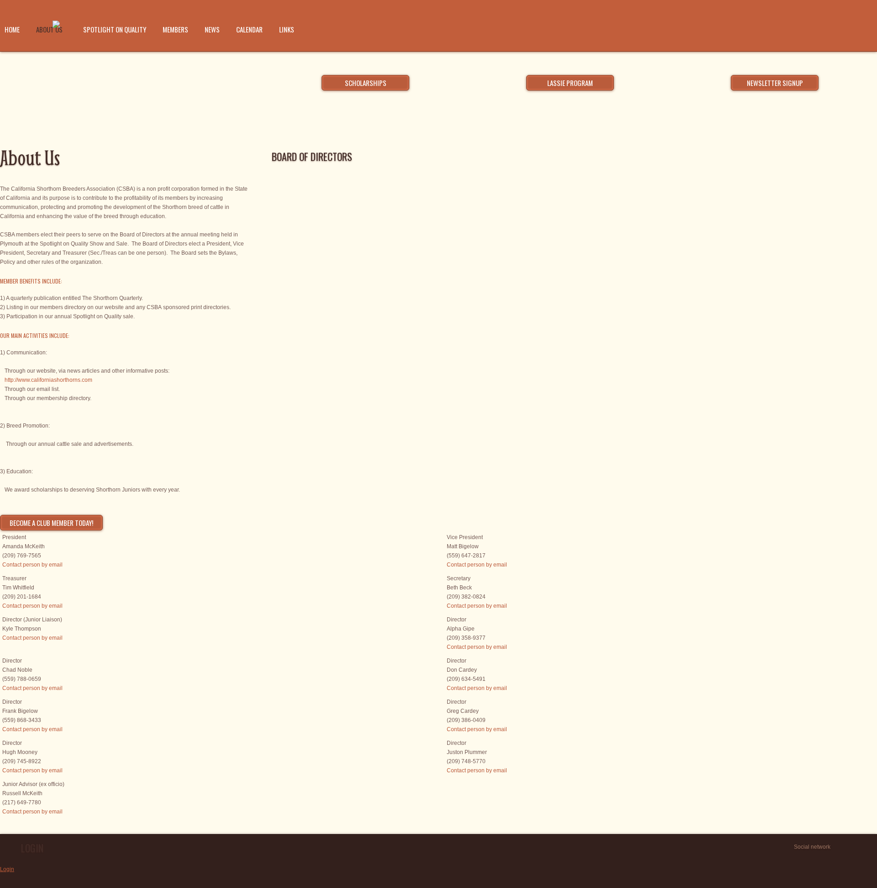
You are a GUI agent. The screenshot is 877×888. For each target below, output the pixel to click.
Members (175, 29)
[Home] (56, 25)
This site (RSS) (872, 847)
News (212, 29)
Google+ (861, 847)
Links (286, 29)
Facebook (851, 847)
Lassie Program (570, 83)
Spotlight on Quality (114, 29)
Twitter (840, 847)
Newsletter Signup (775, 83)
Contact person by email (32, 565)
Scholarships (365, 83)
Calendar (249, 29)
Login (7, 869)
